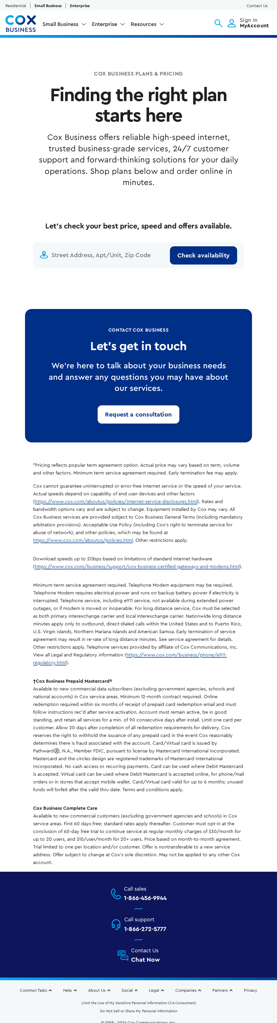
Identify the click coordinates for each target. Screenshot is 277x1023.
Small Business (47, 6)
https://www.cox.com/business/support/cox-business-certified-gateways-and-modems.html (137, 566)
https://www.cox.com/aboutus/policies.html (83, 540)
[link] (138, 414)
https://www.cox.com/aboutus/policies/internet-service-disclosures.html (116, 501)
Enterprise (80, 6)
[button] (218, 23)
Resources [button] (143, 24)
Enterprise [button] (104, 24)
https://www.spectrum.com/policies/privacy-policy (61, 988)
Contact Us (257, 6)
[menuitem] (64, 25)
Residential (15, 6)
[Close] (269, 955)
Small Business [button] (60, 24)
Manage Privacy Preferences (138, 1007)
